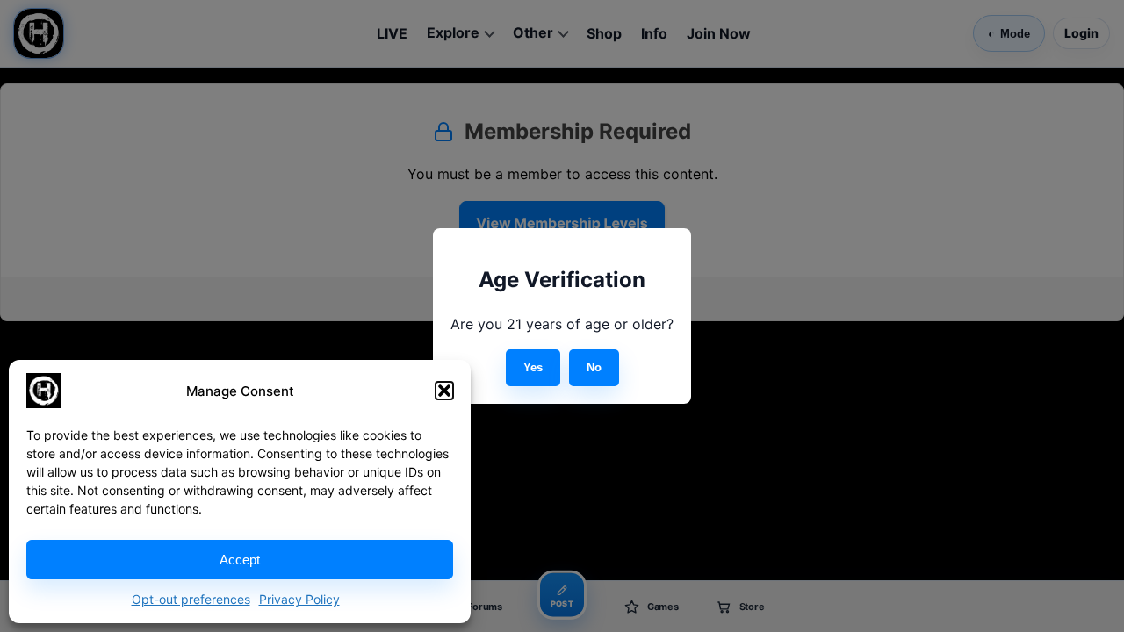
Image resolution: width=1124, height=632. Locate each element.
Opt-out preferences (191, 599)
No (594, 367)
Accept (240, 559)
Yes (533, 367)
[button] (444, 390)
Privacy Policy (299, 599)
